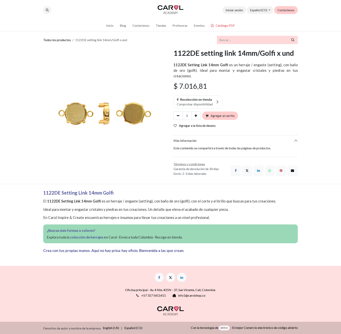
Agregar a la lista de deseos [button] (197, 125)
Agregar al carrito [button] (222, 115)
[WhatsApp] (269, 170)
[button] (47, 10)
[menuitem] (110, 25)
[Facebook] (236, 170)
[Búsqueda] (293, 40)
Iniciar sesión (234, 10)
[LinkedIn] (258, 170)
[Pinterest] (281, 170)
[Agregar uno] (195, 116)
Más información (185, 140)
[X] (247, 170)
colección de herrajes (86, 237)
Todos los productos (57, 40)
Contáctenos (285, 10)
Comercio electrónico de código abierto (271, 327)
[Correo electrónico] (292, 170)
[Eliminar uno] (178, 116)
